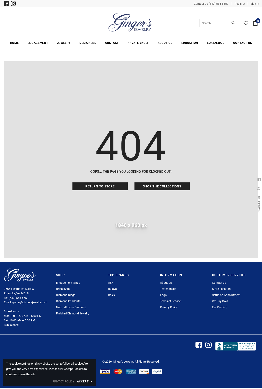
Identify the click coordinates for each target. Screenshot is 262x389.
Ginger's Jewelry (123, 361)
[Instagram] (13, 4)
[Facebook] (6, 4)
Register (240, 3)
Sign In (255, 3)
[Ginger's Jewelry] (131, 23)
